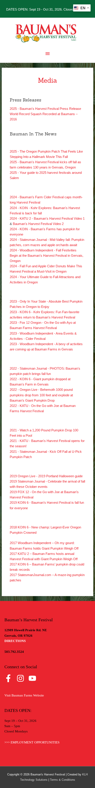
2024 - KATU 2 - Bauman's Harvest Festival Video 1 (47, 218)
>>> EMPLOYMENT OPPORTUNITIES (31, 742)
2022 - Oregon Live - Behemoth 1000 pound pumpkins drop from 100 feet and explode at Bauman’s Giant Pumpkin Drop (41, 395)
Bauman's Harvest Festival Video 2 (38, 224)
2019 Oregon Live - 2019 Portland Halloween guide (46, 476)
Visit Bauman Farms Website (24, 695)
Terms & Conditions (62, 779)
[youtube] (33, 678)
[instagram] (22, 678)
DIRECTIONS (15, 641)
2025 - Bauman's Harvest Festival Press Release (45, 108)
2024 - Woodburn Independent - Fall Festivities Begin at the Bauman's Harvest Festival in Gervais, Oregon (46, 256)
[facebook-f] (10, 678)
